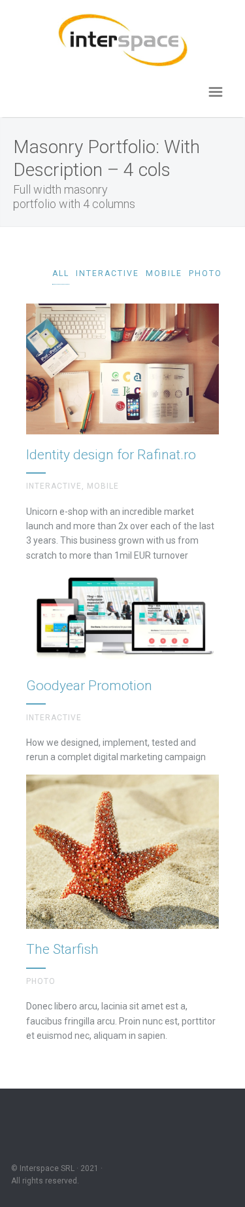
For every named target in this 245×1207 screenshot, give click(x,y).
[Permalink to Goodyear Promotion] (122, 669)
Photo (205, 273)
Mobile (164, 273)
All (60, 273)
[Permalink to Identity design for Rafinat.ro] (122, 433)
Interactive (107, 273)
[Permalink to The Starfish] (122, 909)
